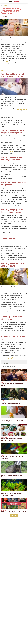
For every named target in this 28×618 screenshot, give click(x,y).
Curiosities (3, 400)
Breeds (2, 5)
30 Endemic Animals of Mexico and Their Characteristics (12, 439)
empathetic (23, 97)
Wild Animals (4, 437)
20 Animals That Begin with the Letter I (13, 512)
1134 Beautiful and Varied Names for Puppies (12, 384)
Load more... (14, 515)
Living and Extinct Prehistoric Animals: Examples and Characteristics (13, 402)
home (2, 70)
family (6, 60)
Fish (2, 492)
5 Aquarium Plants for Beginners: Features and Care (11, 494)
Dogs (6, 5)
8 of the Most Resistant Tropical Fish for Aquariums (14, 457)
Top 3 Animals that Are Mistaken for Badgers (12, 476)
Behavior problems (5, 418)
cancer (11, 151)
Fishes (2, 455)
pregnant (10, 357)
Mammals (3, 473)
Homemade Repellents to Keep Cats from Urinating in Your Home (12, 421)
